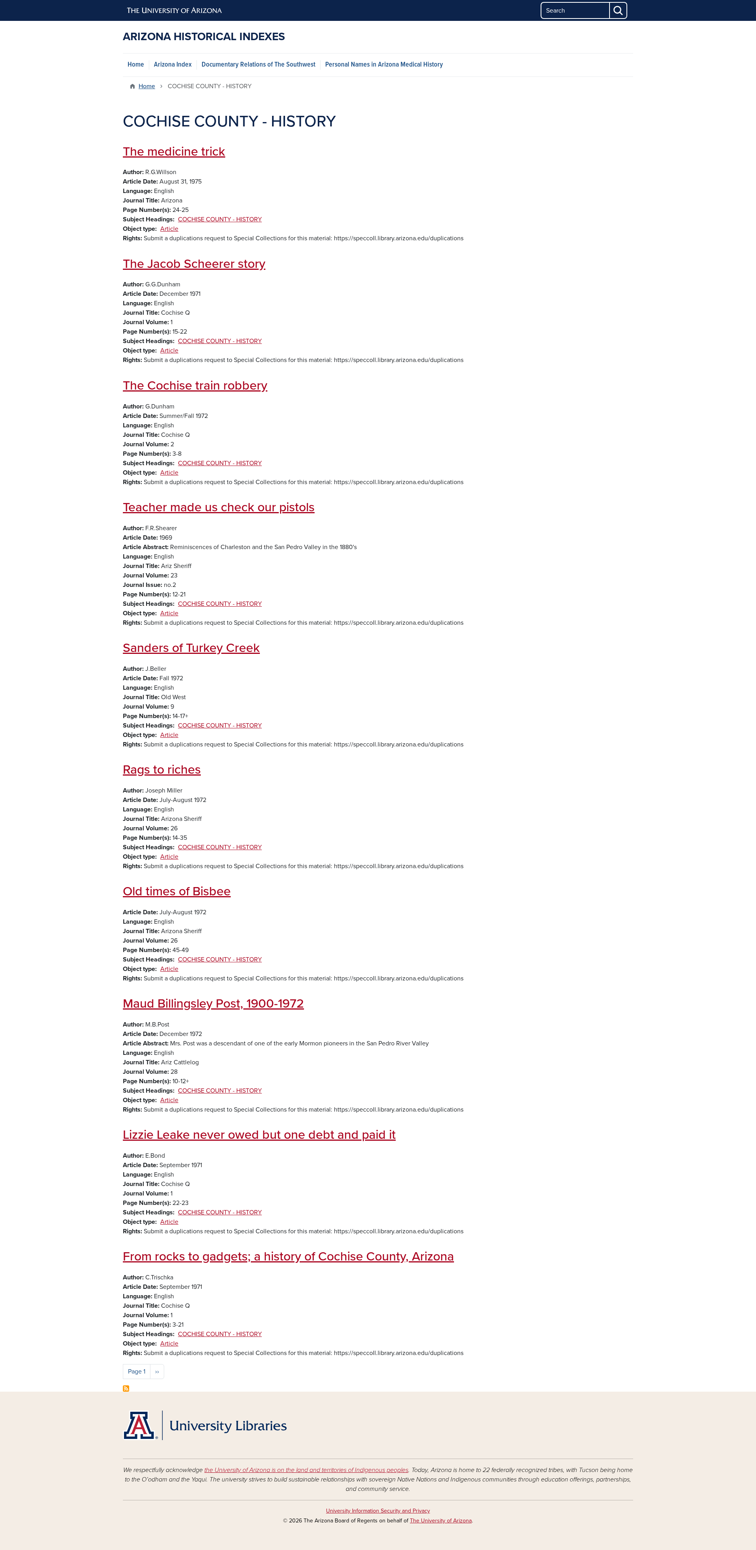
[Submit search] (618, 10)
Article (169, 229)
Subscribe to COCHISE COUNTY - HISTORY (126, 1388)
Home (136, 64)
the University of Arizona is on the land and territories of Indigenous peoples (306, 1470)
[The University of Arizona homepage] (175, 10)
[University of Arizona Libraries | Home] (205, 1425)
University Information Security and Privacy (378, 1510)
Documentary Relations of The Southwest (258, 64)
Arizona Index (173, 64)
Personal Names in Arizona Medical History (384, 64)
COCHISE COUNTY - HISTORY (220, 219)
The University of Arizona (441, 1520)
